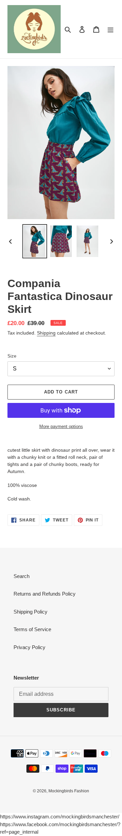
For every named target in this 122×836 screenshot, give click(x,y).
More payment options (61, 426)
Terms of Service (32, 629)
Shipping (46, 333)
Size (11, 356)
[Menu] (110, 29)
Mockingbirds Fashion (68, 791)
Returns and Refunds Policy (45, 594)
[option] (34, 241)
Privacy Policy (29, 647)
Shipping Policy (30, 612)
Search (21, 576)
